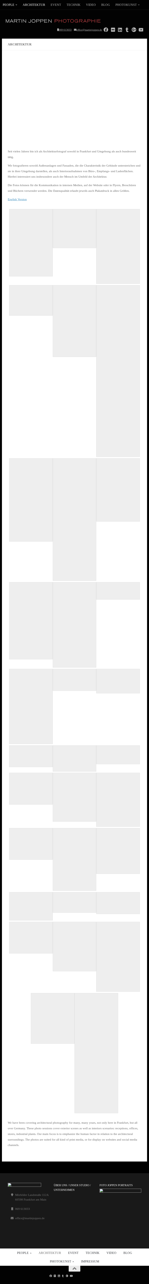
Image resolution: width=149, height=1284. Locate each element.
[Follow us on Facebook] (50, 1276)
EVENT (56, 4)
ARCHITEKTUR (34, 4)
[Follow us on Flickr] (55, 1276)
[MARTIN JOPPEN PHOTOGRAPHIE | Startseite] (53, 21)
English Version (17, 199)
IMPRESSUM (90, 1261)
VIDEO (91, 4)
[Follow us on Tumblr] (63, 1276)
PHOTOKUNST (126, 4)
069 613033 (65, 29)
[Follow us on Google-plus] (67, 1276)
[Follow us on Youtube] (71, 1276)
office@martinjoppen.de (89, 29)
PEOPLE (8, 4)
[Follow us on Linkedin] (59, 1276)
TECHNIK (74, 4)
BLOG (105, 4)
